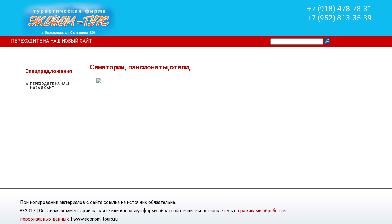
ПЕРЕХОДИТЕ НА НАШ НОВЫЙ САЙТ (51, 41)
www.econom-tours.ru (95, 219)
